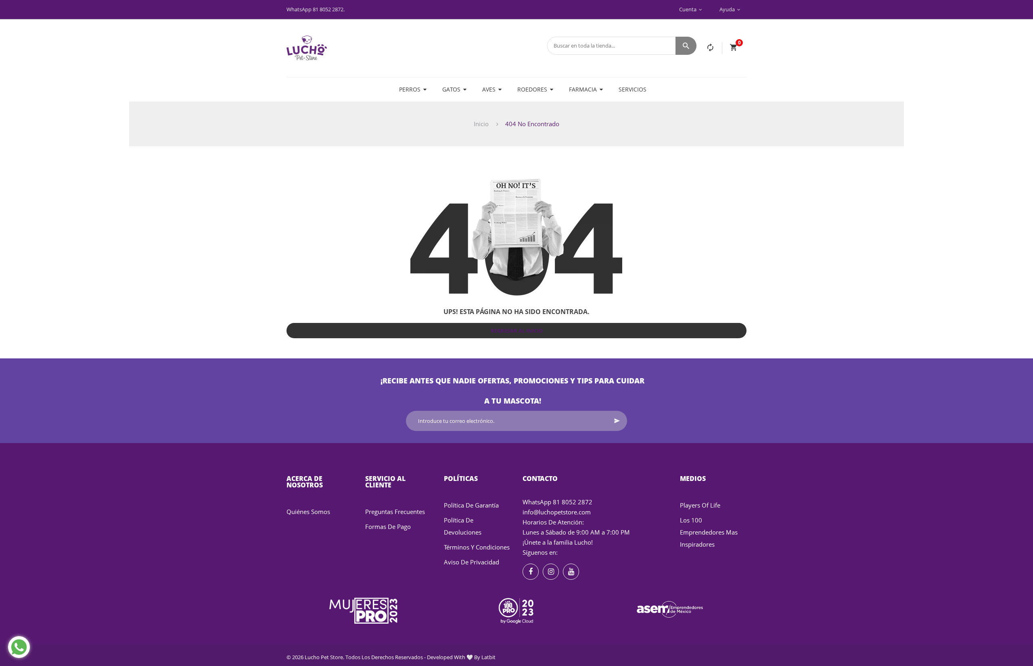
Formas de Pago (388, 526)
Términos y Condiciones (477, 547)
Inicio (481, 124)
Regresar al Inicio (517, 330)
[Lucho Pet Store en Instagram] (551, 572)
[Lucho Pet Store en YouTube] (571, 572)
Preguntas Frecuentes (395, 512)
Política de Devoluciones (462, 526)
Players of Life (700, 505)
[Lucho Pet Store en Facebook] (531, 572)
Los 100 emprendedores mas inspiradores (709, 532)
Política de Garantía (471, 505)
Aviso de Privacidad (471, 562)
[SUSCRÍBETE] (617, 421)
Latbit (488, 657)
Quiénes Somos (308, 512)
